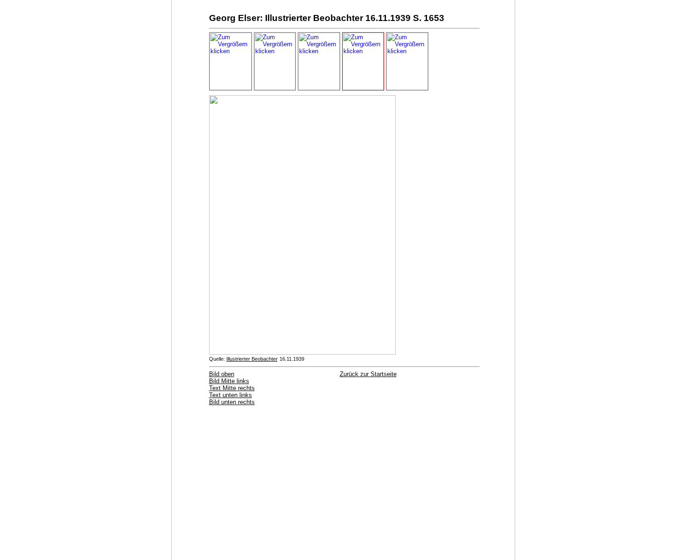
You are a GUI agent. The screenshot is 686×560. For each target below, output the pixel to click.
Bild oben (221, 374)
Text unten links (230, 395)
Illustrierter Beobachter (252, 359)
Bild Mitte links (229, 381)
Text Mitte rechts (232, 388)
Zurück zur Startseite (368, 374)
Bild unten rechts (232, 402)
